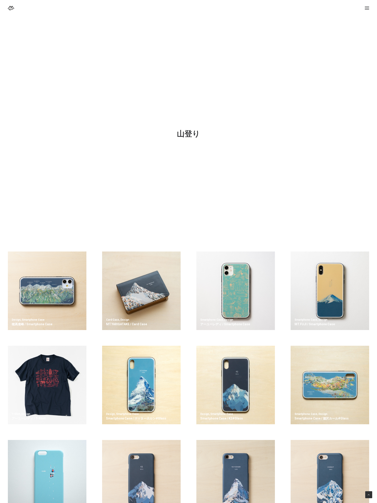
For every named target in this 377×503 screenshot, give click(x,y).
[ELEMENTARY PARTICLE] (11, 8)
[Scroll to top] (368, 494)
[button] (367, 8)
